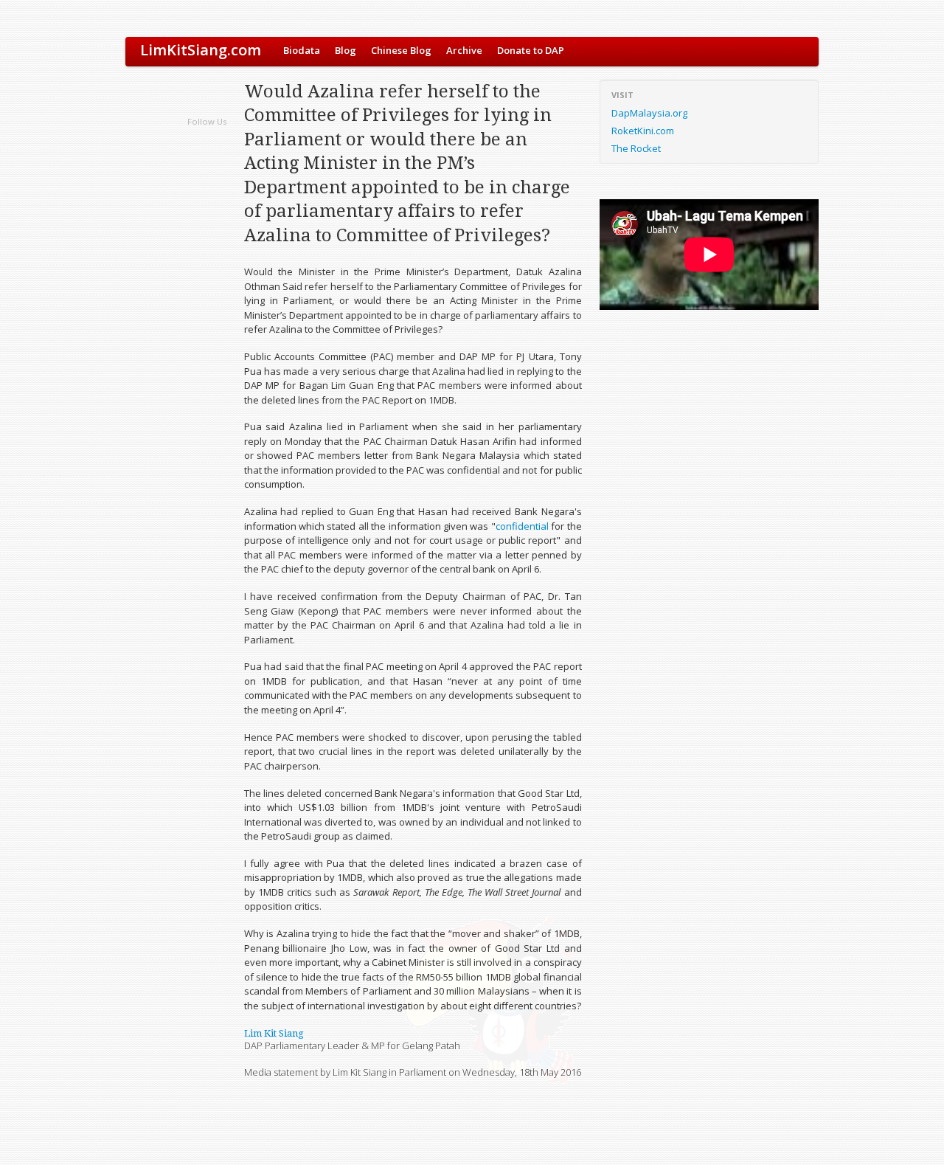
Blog (345, 50)
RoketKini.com (642, 130)
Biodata (301, 50)
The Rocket (636, 148)
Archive (464, 50)
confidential (522, 526)
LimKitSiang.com (200, 50)
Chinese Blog (401, 50)
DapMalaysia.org (649, 113)
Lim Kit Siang (274, 1033)
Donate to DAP (530, 50)
